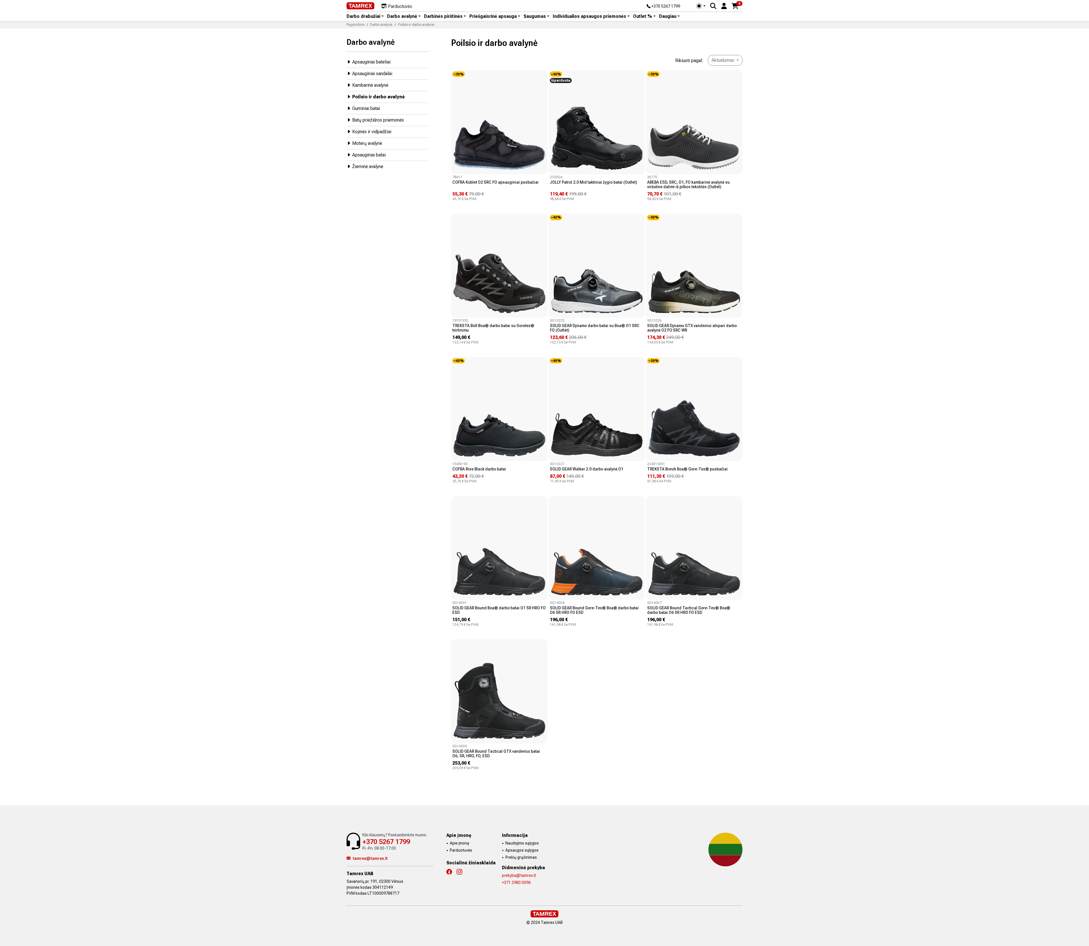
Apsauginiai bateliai (371, 62)
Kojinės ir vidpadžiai (371, 131)
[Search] (713, 6)
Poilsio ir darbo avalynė (378, 96)
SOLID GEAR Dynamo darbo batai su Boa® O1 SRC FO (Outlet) (595, 327)
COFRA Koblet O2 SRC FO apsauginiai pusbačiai (495, 182)
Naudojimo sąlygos (522, 843)
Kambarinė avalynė (370, 85)
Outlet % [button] (642, 16)
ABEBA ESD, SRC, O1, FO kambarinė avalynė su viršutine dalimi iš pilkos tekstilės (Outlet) (688, 184)
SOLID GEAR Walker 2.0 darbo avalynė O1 (586, 469)
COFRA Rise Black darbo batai (479, 469)
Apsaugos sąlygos (522, 850)
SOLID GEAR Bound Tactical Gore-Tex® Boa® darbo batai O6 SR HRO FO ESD (688, 610)
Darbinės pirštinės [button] (443, 16)
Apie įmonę (459, 843)
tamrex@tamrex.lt (370, 858)
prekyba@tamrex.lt (519, 875)
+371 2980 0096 (516, 882)
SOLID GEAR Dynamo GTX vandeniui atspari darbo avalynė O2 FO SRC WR (692, 327)
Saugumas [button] (535, 16)
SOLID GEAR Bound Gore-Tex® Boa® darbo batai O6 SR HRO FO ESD (594, 610)
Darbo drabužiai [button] (363, 16)
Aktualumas (723, 60)
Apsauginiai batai (369, 155)
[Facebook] (451, 872)
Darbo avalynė (371, 42)
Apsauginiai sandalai (372, 73)
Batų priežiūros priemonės (378, 120)
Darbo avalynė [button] (402, 16)
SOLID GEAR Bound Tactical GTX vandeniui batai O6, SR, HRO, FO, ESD (496, 753)
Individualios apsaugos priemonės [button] (589, 16)
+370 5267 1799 (665, 6)
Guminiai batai (366, 108)
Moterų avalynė (367, 143)
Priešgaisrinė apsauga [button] (493, 16)
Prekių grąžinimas (521, 857)
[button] (724, 5)
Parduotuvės (461, 850)
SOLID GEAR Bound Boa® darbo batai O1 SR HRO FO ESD (499, 610)
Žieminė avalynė (367, 166)
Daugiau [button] (667, 16)
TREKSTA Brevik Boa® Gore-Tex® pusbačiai (687, 469)
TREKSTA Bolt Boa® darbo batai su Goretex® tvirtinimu (493, 327)
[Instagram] (462, 872)
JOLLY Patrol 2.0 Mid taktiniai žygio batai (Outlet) (593, 182)
